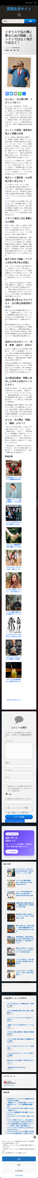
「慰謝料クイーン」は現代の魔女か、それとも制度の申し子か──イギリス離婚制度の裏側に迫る (20, 1104)
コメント (9, 741)
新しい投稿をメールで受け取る (18, 813)
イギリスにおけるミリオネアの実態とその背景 (20, 1131)
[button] (35, 1137)
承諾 (19, 1159)
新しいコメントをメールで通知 (18, 808)
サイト (7, 777)
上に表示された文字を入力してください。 (19, 799)
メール (8, 770)
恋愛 (11, 50)
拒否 (19, 1165)
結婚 (14, 50)
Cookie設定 (19, 1171)
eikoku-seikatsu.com (13, 700)
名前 (7, 762)
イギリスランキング (9, 1085)
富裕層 (7, 50)
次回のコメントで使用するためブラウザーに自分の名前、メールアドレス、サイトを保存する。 (20, 788)
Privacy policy (19, 1175)
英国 (18, 50)
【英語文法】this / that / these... (16, 1067)
